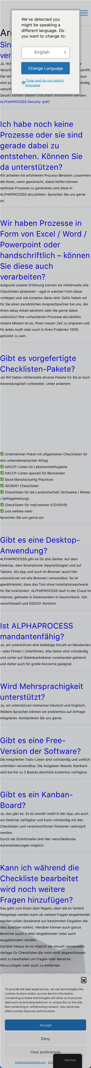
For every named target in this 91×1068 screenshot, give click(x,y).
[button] (83, 979)
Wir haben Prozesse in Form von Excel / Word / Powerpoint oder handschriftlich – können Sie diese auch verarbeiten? (45, 250)
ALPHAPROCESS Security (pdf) (25, 101)
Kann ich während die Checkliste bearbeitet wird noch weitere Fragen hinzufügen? (39, 883)
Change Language (45, 68)
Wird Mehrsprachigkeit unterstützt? (41, 691)
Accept (45, 1025)
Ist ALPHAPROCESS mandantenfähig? (36, 631)
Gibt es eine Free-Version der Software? (40, 745)
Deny (45, 1038)
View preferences (45, 1051)
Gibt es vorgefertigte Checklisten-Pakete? (38, 363)
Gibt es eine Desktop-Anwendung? (40, 545)
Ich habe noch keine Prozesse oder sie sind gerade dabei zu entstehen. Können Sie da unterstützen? (41, 145)
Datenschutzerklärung (30, 1062)
